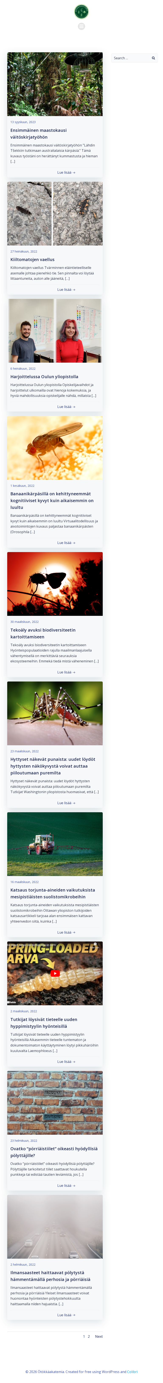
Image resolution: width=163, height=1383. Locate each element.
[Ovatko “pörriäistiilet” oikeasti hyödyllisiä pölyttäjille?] (55, 1102)
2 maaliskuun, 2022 (23, 1011)
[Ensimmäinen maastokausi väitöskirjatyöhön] (55, 83)
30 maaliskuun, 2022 (24, 622)
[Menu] (81, 26)
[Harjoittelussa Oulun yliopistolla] (55, 330)
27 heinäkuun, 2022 (23, 251)
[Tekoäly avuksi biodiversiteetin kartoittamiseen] (55, 583)
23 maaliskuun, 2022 (24, 751)
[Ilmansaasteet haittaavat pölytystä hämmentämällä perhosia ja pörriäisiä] (55, 1226)
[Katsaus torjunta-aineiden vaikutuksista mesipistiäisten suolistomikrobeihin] (55, 843)
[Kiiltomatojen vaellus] (55, 213)
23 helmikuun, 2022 (23, 1141)
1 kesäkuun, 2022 (22, 486)
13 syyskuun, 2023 (23, 122)
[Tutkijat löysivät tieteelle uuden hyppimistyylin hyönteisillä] (55, 973)
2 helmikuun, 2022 (22, 1264)
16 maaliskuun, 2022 (24, 882)
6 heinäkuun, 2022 (22, 368)
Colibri (132, 1371)
